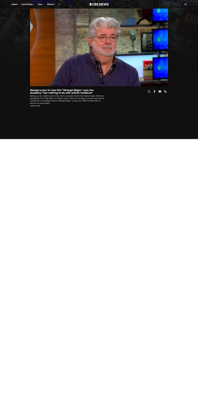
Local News (27, 4)
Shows (50, 4)
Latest (14, 4)
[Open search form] (185, 4)
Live (40, 4)
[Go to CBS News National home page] (99, 4)
